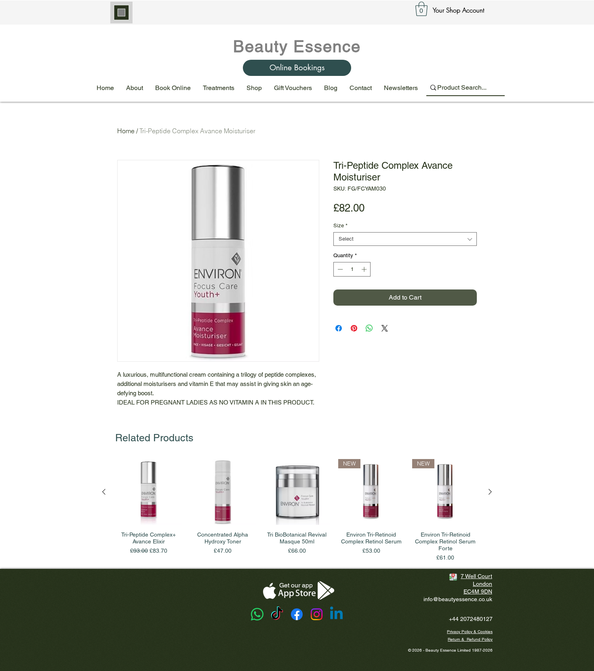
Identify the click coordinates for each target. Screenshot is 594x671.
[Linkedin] (336, 614)
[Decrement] (339, 269)
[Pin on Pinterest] (354, 328)
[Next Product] (490, 492)
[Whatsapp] (257, 614)
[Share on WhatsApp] (369, 328)
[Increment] (365, 269)
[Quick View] (149, 492)
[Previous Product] (104, 492)
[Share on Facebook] (338, 328)
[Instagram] (316, 614)
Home (126, 131)
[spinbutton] (352, 269)
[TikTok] (277, 614)
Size (340, 225)
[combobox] (405, 239)
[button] (421, 9)
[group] (297, 511)
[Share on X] (385, 328)
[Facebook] (297, 614)
